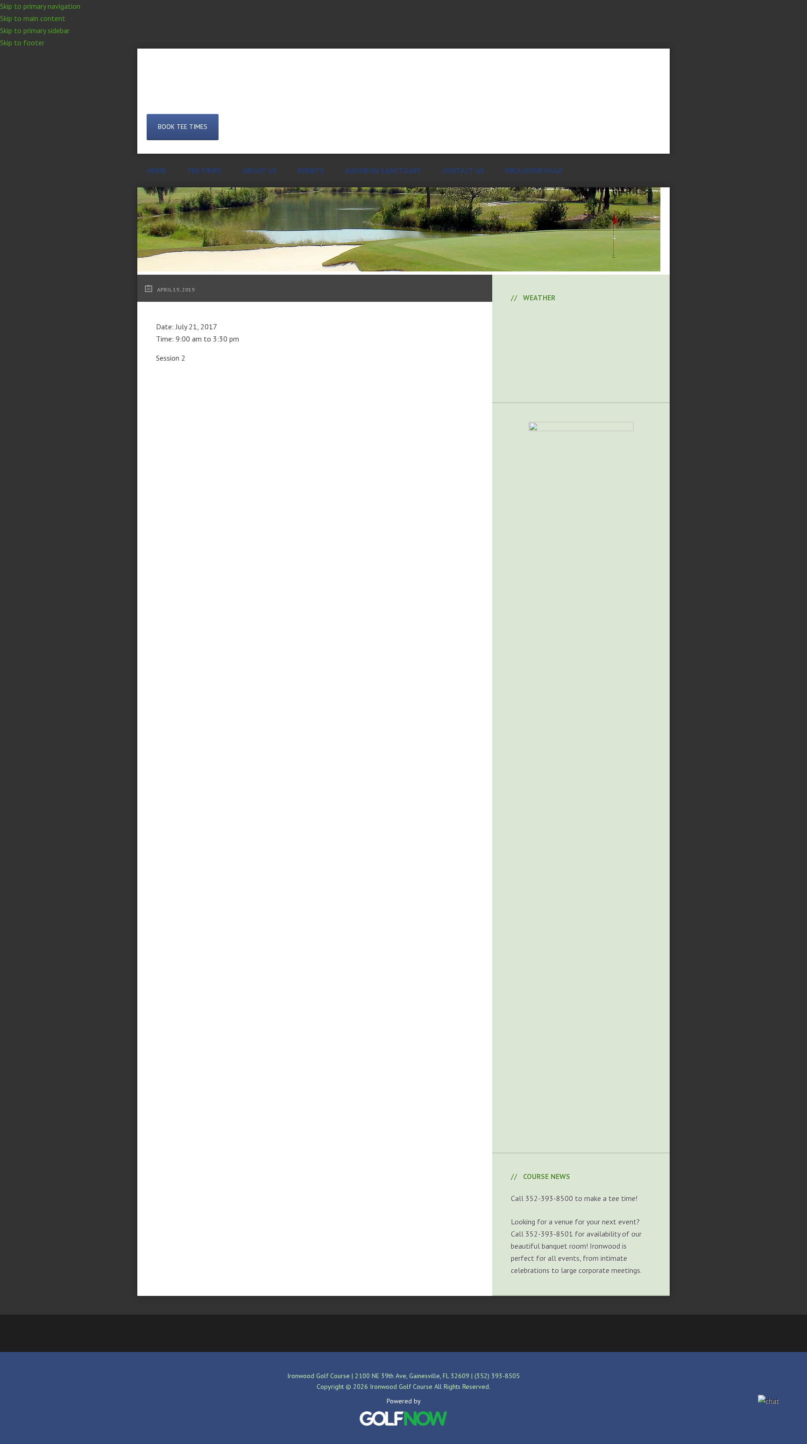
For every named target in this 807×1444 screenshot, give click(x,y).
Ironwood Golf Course (403, 88)
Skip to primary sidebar (35, 30)
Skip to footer (22, 42)
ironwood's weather (581, 379)
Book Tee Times (182, 126)
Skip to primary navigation (40, 6)
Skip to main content (32, 18)
